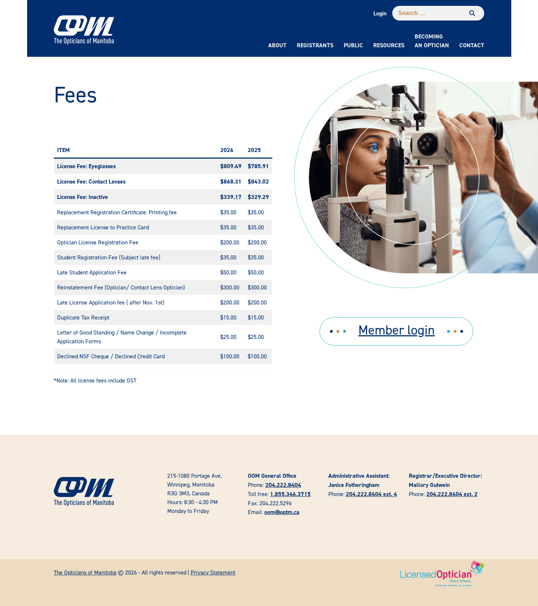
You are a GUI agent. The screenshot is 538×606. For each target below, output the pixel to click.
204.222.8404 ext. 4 (371, 494)
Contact (471, 45)
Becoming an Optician (432, 41)
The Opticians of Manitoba (85, 572)
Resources (388, 45)
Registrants (315, 45)
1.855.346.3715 (290, 494)
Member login (396, 330)
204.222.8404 (283, 485)
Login (379, 13)
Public (353, 45)
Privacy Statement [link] (213, 572)
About (277, 45)
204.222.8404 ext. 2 (452, 494)
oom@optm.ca (281, 512)
